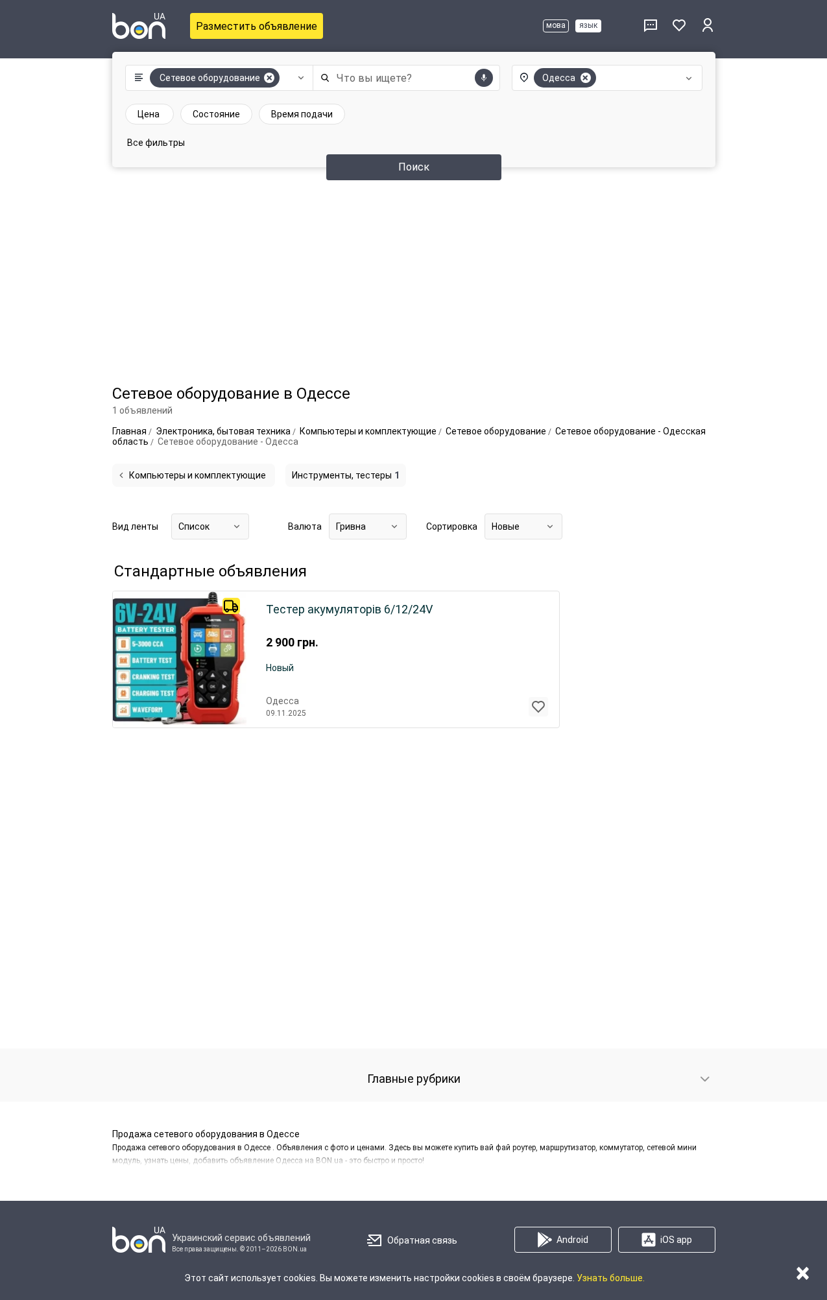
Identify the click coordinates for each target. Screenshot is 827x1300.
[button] (216, 78)
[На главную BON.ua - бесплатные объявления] (138, 26)
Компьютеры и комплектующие (197, 475)
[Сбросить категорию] (269, 78)
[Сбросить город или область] (586, 78)
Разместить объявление (256, 26)
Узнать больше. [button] (611, 1278)
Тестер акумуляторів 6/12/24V (349, 609)
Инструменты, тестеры (346, 475)
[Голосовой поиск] (484, 78)
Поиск (413, 167)
